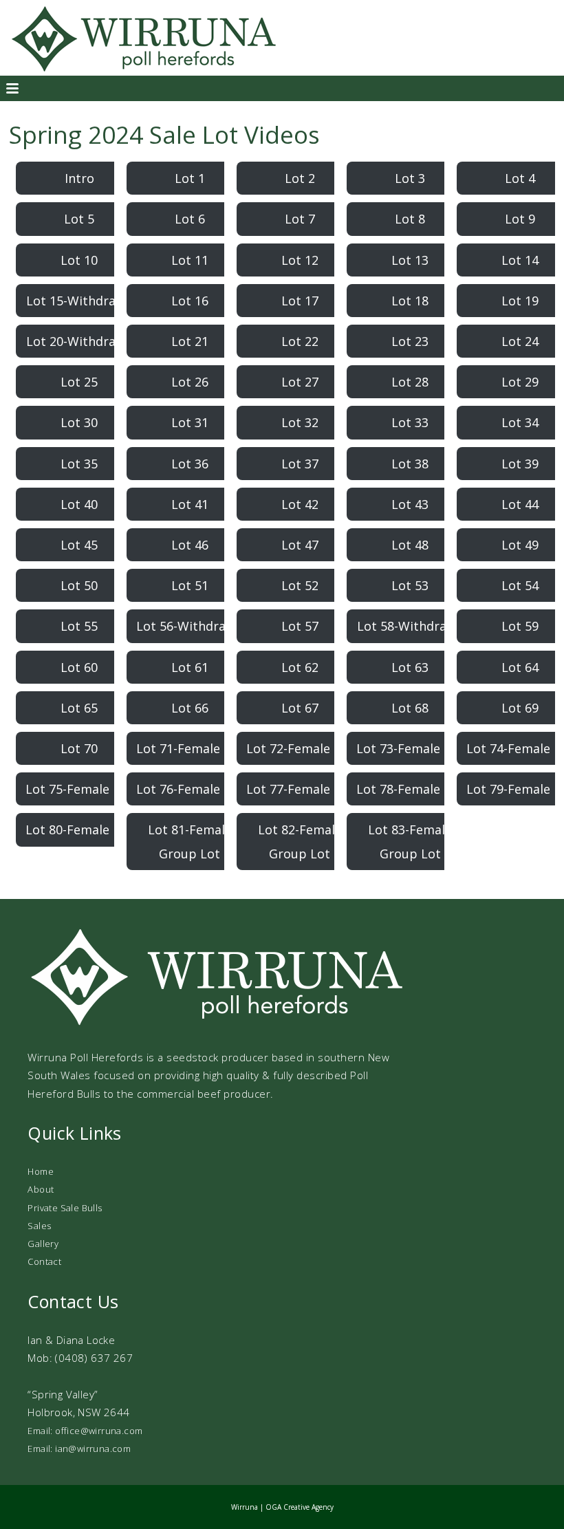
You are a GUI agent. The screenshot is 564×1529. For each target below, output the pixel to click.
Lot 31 (189, 422)
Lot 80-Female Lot (79, 829)
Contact (44, 1261)
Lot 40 (79, 504)
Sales (39, 1225)
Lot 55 (79, 626)
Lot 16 (189, 300)
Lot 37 (299, 463)
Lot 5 (79, 218)
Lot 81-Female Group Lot (190, 841)
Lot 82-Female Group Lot (300, 841)
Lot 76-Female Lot (189, 789)
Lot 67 (299, 708)
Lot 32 (299, 422)
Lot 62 (299, 667)
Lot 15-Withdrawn (79, 300)
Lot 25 (79, 381)
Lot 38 (410, 463)
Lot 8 (410, 218)
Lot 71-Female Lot (189, 748)
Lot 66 (189, 708)
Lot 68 (410, 708)
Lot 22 (299, 341)
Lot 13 (410, 260)
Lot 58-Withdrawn (410, 626)
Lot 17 (299, 300)
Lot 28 (410, 381)
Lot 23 (410, 341)
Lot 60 (79, 667)
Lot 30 (79, 422)
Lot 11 (189, 260)
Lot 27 (299, 381)
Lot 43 (410, 504)
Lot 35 (79, 463)
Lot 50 (79, 585)
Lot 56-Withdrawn (189, 626)
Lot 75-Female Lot (79, 789)
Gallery (43, 1243)
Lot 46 (189, 544)
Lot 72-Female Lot (300, 748)
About (41, 1189)
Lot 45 (79, 544)
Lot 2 (300, 178)
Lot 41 (189, 504)
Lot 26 (189, 381)
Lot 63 (410, 667)
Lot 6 (190, 218)
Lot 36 (189, 463)
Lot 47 (299, 544)
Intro (79, 178)
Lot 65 (79, 708)
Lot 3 (410, 178)
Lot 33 (410, 422)
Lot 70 (79, 748)
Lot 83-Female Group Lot (410, 841)
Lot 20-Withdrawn (79, 341)
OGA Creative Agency (299, 1507)
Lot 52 (299, 585)
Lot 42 (299, 504)
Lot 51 (189, 585)
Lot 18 (410, 300)
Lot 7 (300, 218)
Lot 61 (189, 667)
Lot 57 (299, 626)
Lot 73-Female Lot (410, 748)
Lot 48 (410, 544)
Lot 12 (299, 260)
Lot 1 (190, 178)
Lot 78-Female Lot (410, 789)
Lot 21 (189, 341)
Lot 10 (79, 260)
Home (41, 1171)
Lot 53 (410, 585)
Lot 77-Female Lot (300, 789)
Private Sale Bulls (65, 1208)
